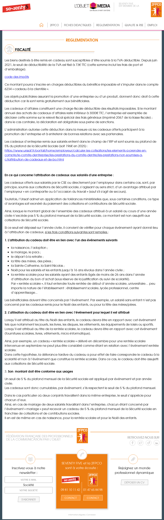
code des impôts (17, 76)
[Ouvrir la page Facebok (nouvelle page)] (132, 442)
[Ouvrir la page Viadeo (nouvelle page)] (148, 442)
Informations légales (76, 514)
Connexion (91, 514)
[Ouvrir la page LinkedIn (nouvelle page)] (156, 442)
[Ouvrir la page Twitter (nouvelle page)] (140, 442)
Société (28, 485)
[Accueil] (39, 25)
